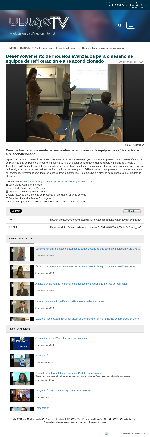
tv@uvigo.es (129, 419)
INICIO (12, 48)
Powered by (135, 433)
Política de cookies (97, 422)
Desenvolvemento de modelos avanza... (104, 48)
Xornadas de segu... (67, 48)
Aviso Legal (63, 422)
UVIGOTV (25, 48)
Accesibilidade (50, 422)
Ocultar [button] (132, 211)
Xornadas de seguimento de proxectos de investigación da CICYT (59, 181)
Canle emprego (43, 48)
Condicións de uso (79, 422)
